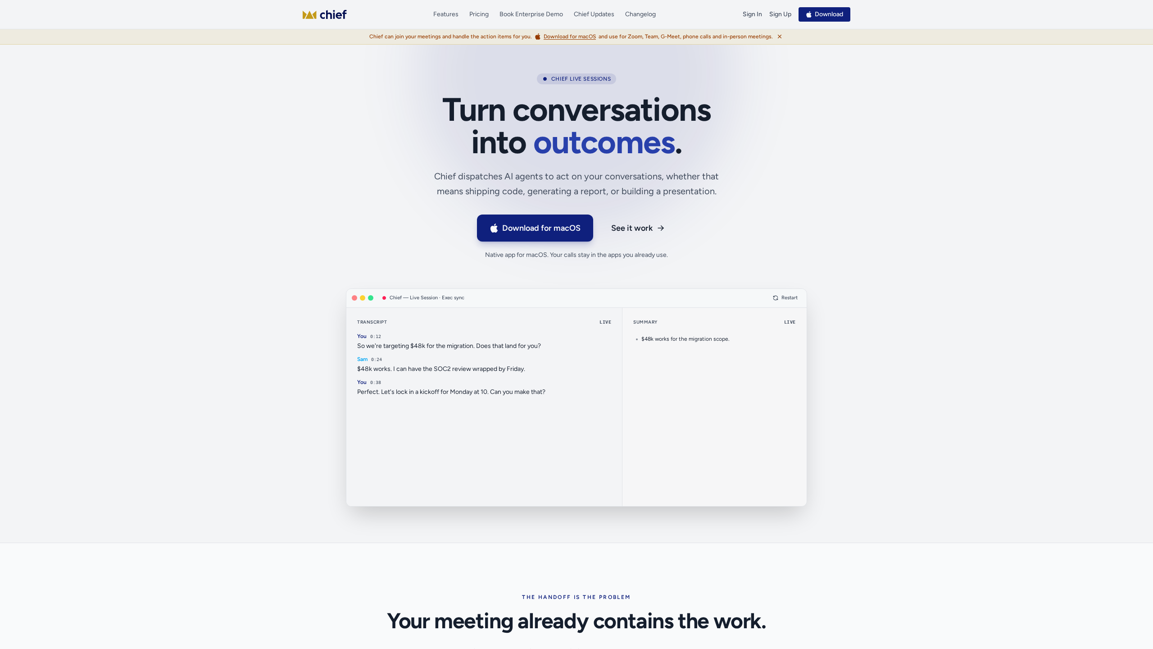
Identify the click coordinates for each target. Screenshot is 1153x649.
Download (829, 14)
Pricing (479, 14)
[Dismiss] (780, 36)
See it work (632, 228)
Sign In (752, 14)
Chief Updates (594, 14)
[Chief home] (325, 14)
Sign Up (780, 14)
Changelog (640, 14)
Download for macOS (541, 228)
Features (445, 14)
